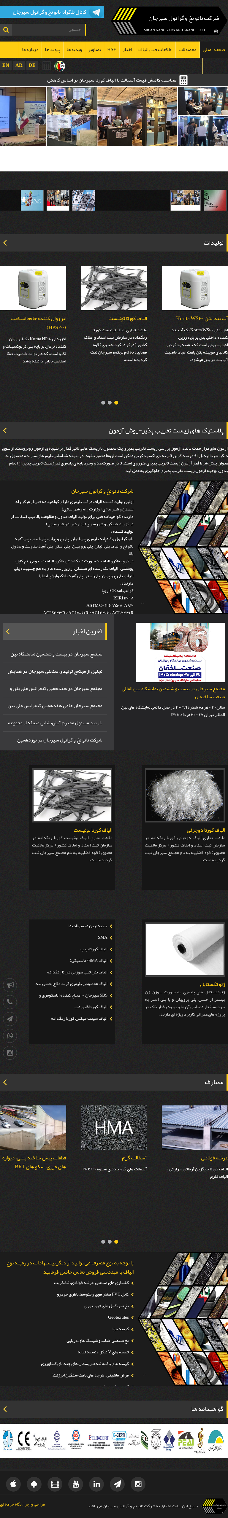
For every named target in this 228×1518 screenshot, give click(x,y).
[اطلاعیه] (10, 985)
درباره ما (30, 49)
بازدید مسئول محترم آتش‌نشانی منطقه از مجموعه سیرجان (55, 723)
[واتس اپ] (10, 1036)
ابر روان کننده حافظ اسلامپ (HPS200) (38, 323)
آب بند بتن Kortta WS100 (202, 318)
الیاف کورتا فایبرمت (91, 1007)
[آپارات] (55, 1484)
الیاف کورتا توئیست (127, 318)
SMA (102, 937)
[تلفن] (10, 1002)
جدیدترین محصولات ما (88, 926)
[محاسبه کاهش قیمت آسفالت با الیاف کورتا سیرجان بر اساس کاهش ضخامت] (46, 65)
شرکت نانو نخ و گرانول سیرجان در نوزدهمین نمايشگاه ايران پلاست (59, 740)
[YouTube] (75, 1484)
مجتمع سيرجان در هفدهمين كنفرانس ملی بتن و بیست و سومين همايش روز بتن (56, 689)
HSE (111, 49)
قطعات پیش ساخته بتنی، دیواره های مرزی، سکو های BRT (115, 1162)
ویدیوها (74, 49)
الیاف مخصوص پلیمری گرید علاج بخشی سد (71, 983)
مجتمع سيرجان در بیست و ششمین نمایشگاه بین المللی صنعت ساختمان (173, 692)
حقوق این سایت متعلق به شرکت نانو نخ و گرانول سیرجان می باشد (143, 1506)
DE (32, 65)
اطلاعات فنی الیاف (155, 49)
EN (5, 65)
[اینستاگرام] (10, 1053)
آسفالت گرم (215, 1157)
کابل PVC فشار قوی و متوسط (36, 1157)
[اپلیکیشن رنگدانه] (34, 1484)
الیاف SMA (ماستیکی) (88, 960)
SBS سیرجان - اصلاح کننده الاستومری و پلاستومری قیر (75, 999)
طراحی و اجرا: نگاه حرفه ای (22, 1504)
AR (19, 65)
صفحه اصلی (214, 49)
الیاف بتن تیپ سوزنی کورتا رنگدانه (77, 972)
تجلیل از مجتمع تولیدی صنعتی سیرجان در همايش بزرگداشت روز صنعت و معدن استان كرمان (55, 671)
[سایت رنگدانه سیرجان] (59, 66)
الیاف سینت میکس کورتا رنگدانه (79, 1018)
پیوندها (52, 49)
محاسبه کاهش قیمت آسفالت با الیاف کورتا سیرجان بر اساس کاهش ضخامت (111, 80)
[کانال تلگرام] (10, 1019)
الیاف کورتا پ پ (93, 949)
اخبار (127, 49)
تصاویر (94, 49)
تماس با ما (215, 66)
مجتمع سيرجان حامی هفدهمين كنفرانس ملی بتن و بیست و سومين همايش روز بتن (55, 706)
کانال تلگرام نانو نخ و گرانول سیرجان (49, 12)
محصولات (188, 49)
